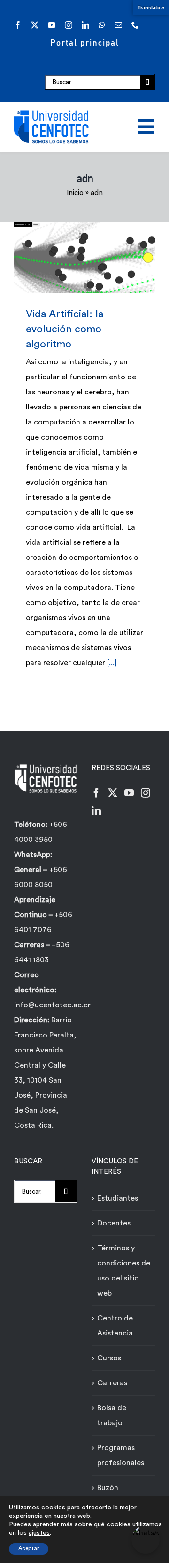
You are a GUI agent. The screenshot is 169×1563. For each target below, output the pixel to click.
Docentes (114, 1223)
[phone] (135, 25)
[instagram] (68, 25)
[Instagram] (145, 793)
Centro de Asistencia (115, 1325)
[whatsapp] (102, 25)
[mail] (118, 25)
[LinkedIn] (96, 811)
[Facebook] (96, 793)
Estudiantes (117, 1198)
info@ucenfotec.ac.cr (52, 1005)
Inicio (75, 192)
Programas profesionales (120, 1455)
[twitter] (34, 25)
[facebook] (18, 25)
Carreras (112, 1383)
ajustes (39, 1533)
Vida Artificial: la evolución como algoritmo (71, 257)
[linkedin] (85, 25)
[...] (112, 663)
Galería (98, 257)
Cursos (109, 1358)
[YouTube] (129, 793)
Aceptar (28, 1548)
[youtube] (51, 25)
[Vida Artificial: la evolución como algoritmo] (84, 257)
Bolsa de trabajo (111, 1415)
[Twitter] (112, 793)
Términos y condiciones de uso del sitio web (123, 1270)
